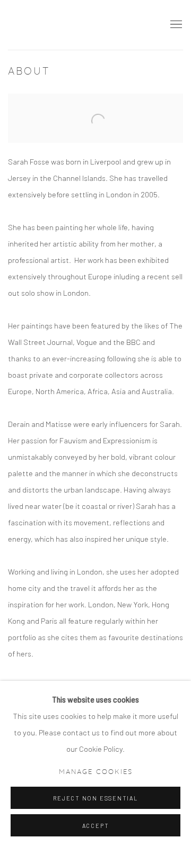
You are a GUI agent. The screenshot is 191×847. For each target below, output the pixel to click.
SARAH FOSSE (79, 25)
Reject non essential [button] (95, 798)
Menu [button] (175, 25)
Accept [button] (95, 825)
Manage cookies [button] (96, 772)
